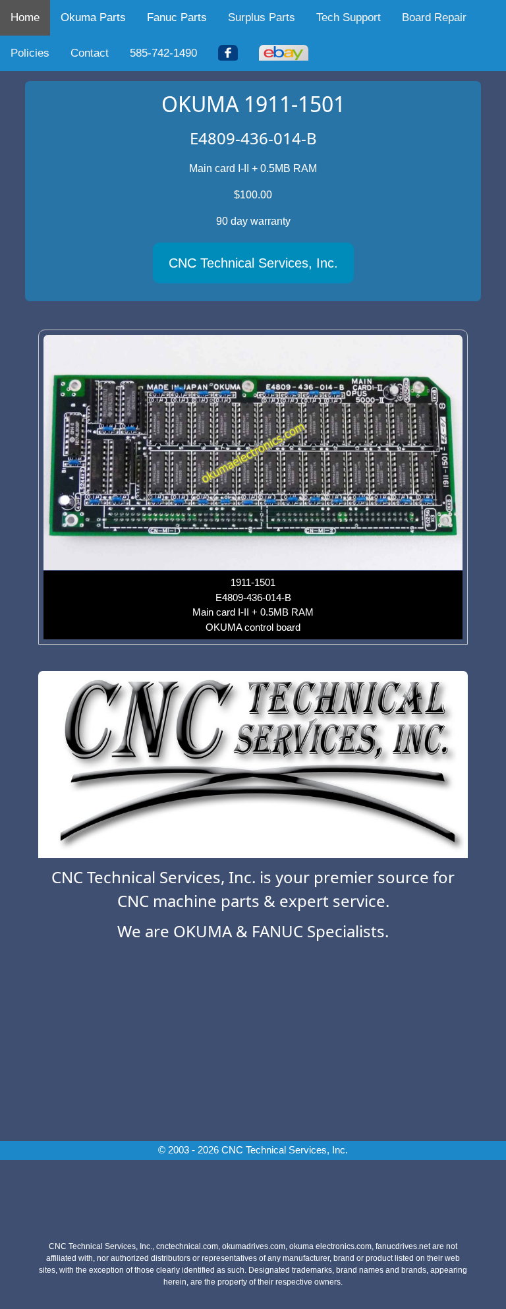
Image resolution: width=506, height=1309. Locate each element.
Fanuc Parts (177, 17)
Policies (30, 53)
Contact (89, 53)
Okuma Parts (93, 17)
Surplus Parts (261, 17)
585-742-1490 (163, 53)
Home (25, 17)
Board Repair (434, 17)
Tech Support (348, 17)
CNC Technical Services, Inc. (253, 263)
